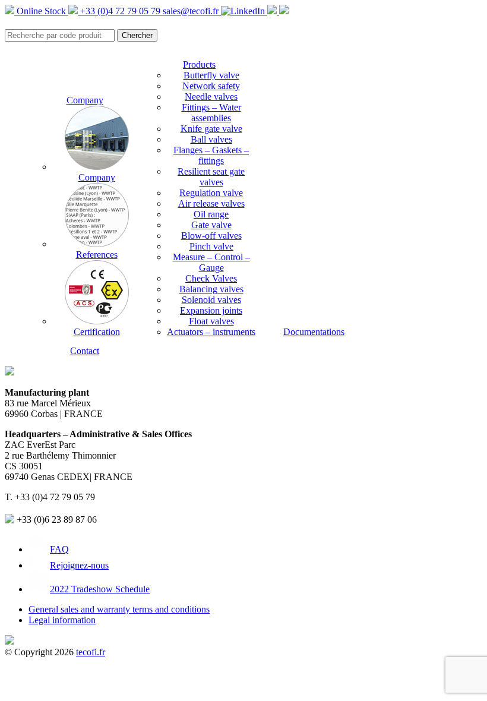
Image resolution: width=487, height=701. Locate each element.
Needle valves (211, 96)
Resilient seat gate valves (211, 176)
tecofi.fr (90, 652)
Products (199, 64)
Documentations (313, 332)
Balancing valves (211, 289)
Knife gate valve (211, 129)
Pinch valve (211, 246)
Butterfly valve (211, 75)
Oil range (211, 214)
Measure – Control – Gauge (211, 262)
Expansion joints (211, 310)
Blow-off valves (211, 235)
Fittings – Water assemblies (211, 112)
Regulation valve (211, 193)
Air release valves (211, 203)
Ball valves (211, 139)
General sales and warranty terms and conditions (119, 609)
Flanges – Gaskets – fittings (211, 155)
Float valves (211, 321)
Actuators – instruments (211, 332)
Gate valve (211, 225)
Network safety (211, 86)
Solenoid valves (211, 300)
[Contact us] (284, 11)
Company (85, 100)
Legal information (62, 620)
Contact (84, 351)
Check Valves (211, 278)
